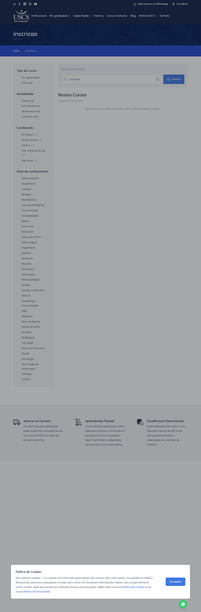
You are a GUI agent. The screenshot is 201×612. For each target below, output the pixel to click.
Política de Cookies (134, 587)
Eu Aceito (175, 581)
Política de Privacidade (37, 591)
